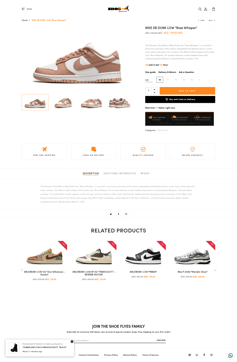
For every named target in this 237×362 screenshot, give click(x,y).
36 (160, 79)
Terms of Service (150, 355)
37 (168, 79)
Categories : (151, 130)
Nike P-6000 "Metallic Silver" (193, 272)
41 (199, 79)
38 (176, 79)
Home (25, 20)
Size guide (150, 72)
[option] (77, 59)
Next (211, 20)
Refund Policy (130, 355)
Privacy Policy (111, 355)
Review (145, 174)
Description (91, 174)
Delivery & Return (167, 72)
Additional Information (120, 174)
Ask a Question (186, 72)
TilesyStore (27, 355)
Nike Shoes (163, 130)
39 (184, 79)
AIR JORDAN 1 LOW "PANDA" (143, 272)
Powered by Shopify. (57, 355)
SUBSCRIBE (161, 340)
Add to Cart (187, 90)
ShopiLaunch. (42, 355)
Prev (203, 20)
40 (192, 79)
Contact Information (89, 355)
